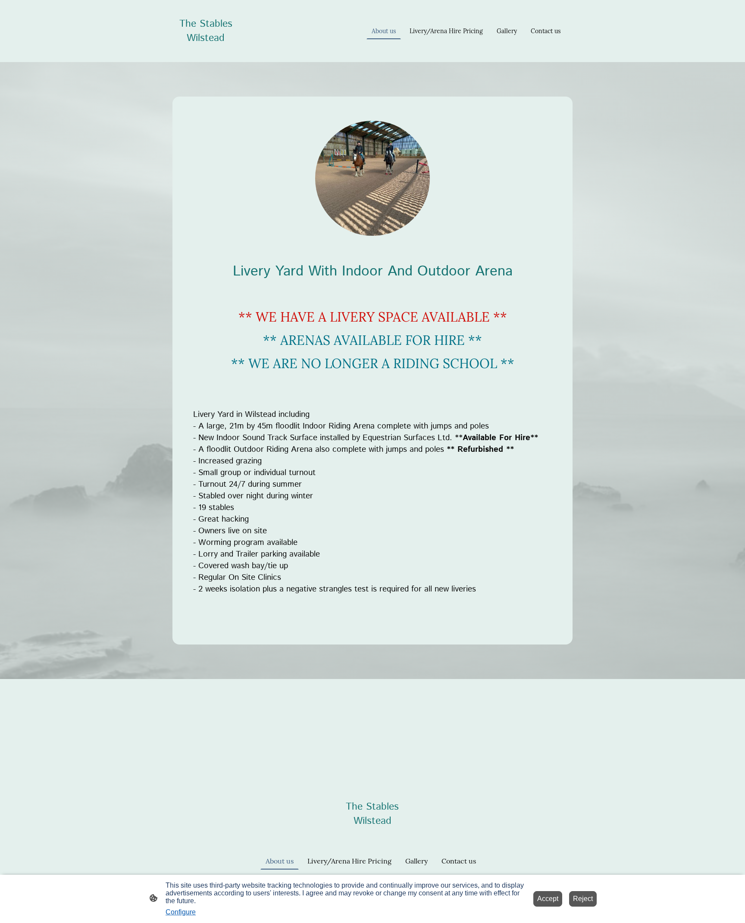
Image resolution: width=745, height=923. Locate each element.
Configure (181, 912)
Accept (547, 898)
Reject (583, 898)
